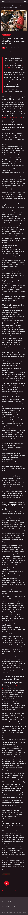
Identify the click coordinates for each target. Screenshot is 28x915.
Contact (13, 906)
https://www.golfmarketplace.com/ (12, 117)
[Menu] (25, 1)
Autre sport (8, 5)
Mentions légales (5, 906)
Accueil (3, 5)
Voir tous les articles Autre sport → (11, 891)
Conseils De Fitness (10, 1)
